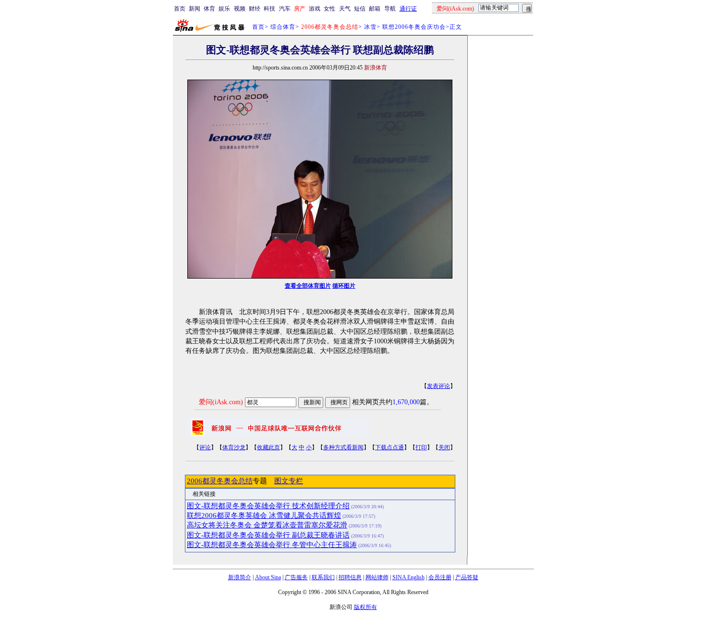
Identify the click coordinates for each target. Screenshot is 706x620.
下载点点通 (389, 447)
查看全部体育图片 (308, 285)
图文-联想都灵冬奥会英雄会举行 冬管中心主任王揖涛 (272, 545)
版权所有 (365, 607)
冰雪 (370, 26)
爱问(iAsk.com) (221, 402)
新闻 (194, 8)
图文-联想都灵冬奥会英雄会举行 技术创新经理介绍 (268, 506)
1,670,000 (406, 402)
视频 (239, 8)
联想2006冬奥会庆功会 (414, 26)
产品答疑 (466, 577)
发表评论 (438, 386)
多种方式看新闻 (343, 447)
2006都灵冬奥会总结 (220, 481)
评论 (205, 447)
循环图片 (343, 285)
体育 (209, 8)
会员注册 (439, 577)
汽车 (285, 8)
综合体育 (282, 26)
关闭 (444, 447)
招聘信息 (350, 577)
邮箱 (374, 8)
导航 (390, 8)
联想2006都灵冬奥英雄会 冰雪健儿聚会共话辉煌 (264, 515)
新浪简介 (239, 577)
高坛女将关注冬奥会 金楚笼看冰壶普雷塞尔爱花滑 (267, 525)
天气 (345, 8)
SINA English (408, 577)
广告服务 (296, 577)
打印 (421, 447)
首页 (179, 8)
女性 (329, 8)
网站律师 (377, 577)
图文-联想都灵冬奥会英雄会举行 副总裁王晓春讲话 (268, 535)
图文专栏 (288, 481)
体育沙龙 (233, 447)
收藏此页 (268, 447)
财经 (254, 8)
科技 (269, 8)
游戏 (314, 8)
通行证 (408, 8)
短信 (359, 8)
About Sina (268, 577)
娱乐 (224, 8)
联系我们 (323, 577)
